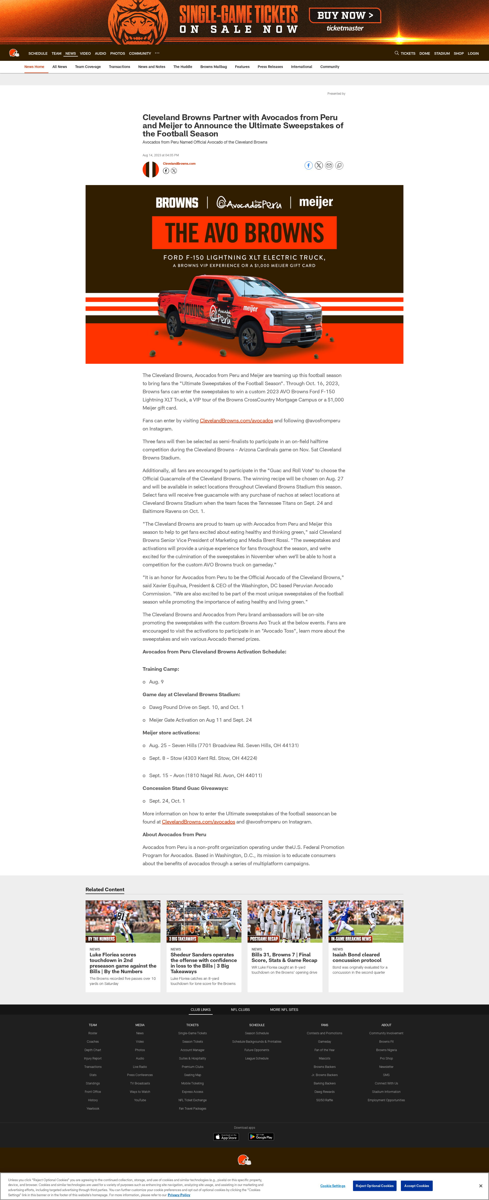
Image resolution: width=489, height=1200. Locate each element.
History (93, 1100)
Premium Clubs (192, 1066)
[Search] (397, 52)
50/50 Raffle (324, 1100)
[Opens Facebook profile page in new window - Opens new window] (166, 171)
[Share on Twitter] (319, 168)
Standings (93, 1083)
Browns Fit (386, 1041)
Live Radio (140, 1066)
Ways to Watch (140, 1091)
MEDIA (139, 1025)
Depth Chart (93, 1050)
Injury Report (93, 1058)
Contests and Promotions (324, 1033)
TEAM (93, 1025)
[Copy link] (339, 165)
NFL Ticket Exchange (193, 1100)
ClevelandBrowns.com (179, 163)
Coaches (93, 1041)
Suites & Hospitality (192, 1058)
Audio (140, 1058)
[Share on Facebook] (309, 168)
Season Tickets (192, 1041)
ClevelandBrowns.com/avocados (236, 420)
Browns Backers (325, 1066)
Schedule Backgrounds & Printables (256, 1041)
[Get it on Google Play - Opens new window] (261, 1139)
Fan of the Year (325, 1050)
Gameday (324, 1041)
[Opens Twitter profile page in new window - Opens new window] (174, 171)
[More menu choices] (157, 53)
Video (140, 1041)
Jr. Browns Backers (324, 1075)
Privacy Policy (179, 1195)
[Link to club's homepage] (14, 53)
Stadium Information (386, 1091)
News (140, 1033)
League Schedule (256, 1058)
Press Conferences (140, 1075)
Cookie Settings (332, 1186)
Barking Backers (325, 1083)
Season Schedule (257, 1033)
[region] (244, 1186)
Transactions (93, 1066)
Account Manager (193, 1050)
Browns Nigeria (386, 1050)
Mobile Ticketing (192, 1083)
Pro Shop (386, 1058)
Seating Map (192, 1075)
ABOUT (386, 1025)
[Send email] (329, 168)
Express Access (192, 1091)
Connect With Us (386, 1083)
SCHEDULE (257, 1025)
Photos (140, 1050)
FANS (324, 1025)
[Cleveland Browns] (244, 1160)
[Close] (480, 1185)
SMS (386, 1075)
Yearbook (93, 1108)
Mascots (324, 1058)
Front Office (93, 1091)
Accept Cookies (416, 1186)
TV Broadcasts (140, 1083)
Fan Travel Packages (192, 1108)
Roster (92, 1033)
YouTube (140, 1100)
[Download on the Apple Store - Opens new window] (226, 1137)
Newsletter (386, 1066)
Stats (93, 1075)
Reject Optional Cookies (375, 1186)
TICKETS (192, 1025)
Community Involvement (386, 1033)
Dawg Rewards (325, 1091)
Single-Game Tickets (192, 1033)
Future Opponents (256, 1050)
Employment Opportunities (386, 1100)
